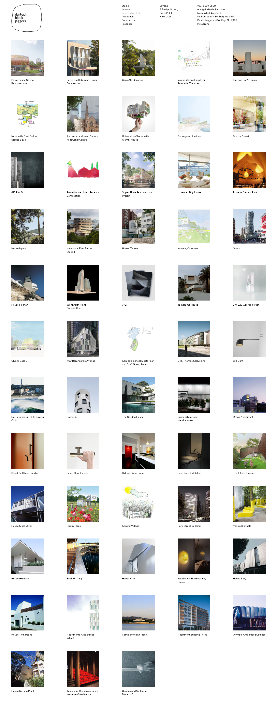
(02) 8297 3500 (206, 5)
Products (127, 24)
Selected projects (131, 13)
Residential (128, 16)
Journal (126, 9)
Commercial (128, 20)
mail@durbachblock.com (211, 9)
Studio (125, 5)
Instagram (203, 24)
